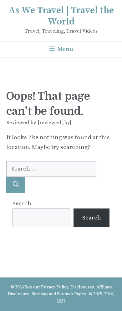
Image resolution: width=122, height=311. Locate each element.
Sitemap (40, 294)
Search (22, 203)
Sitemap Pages (71, 294)
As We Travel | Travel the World (61, 16)
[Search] (15, 185)
